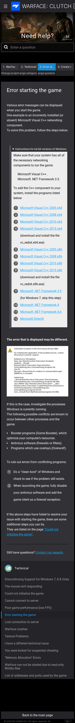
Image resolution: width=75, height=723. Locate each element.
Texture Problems (16, 636)
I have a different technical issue (27, 643)
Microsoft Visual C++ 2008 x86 (41, 256)
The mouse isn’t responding (23, 586)
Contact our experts (49, 552)
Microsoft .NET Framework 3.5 (41, 291)
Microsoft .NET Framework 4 (39, 305)
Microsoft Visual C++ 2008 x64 (41, 215)
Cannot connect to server (21, 600)
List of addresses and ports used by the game (36, 675)
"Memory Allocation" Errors (23, 657)
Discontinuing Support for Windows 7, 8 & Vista (37, 579)
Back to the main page (37, 715)
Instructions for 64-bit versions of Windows (40, 149)
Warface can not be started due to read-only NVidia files (34, 666)
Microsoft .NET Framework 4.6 (41, 312)
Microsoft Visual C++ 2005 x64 (41, 208)
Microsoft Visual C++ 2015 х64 (41, 228)
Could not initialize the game (24, 593)
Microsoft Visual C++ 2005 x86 (41, 249)
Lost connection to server (22, 622)
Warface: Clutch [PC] (17, 66)
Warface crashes (16, 629)
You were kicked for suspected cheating (31, 650)
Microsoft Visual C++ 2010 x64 (41, 222)
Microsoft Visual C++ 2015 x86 (41, 270)
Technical (28, 66)
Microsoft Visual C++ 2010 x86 (41, 263)
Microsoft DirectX (32, 319)
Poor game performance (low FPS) (28, 608)
